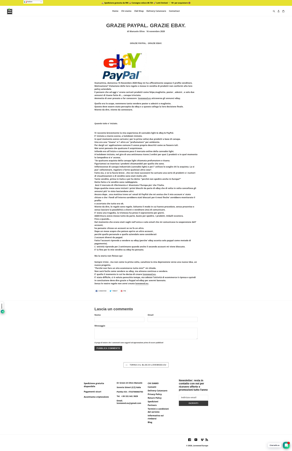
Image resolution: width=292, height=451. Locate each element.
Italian (29, 2)
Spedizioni (153, 401)
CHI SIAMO (153, 383)
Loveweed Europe (200, 445)
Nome (97, 314)
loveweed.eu (144, 98)
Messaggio (99, 325)
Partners (152, 405)
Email (151, 314)
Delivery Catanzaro (157, 390)
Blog (150, 422)
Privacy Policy (155, 394)
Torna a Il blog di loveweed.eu (147, 365)
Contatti (152, 387)
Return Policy (155, 397)
